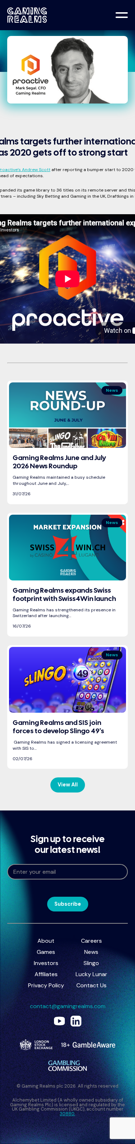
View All (68, 784)
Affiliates (46, 974)
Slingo (91, 963)
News (91, 952)
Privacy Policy (46, 985)
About (45, 941)
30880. (67, 1114)
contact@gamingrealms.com (67, 1006)
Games (46, 952)
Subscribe (67, 904)
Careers (91, 941)
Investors (46, 963)
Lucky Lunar (91, 974)
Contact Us (91, 985)
